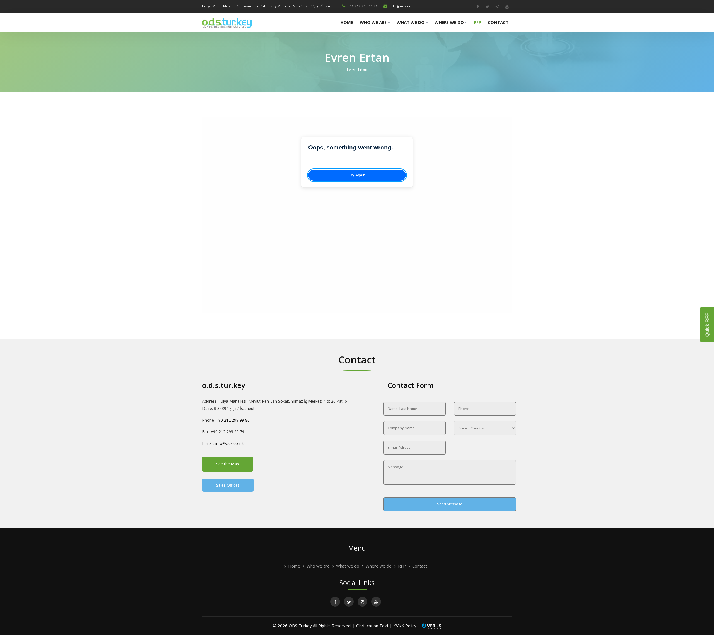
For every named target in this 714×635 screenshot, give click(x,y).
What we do (410, 22)
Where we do (449, 22)
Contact (498, 22)
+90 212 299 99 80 (363, 6)
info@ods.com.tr (404, 6)
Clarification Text (372, 625)
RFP (477, 22)
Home (347, 22)
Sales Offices (228, 485)
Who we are (373, 22)
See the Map (227, 464)
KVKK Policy (404, 625)
